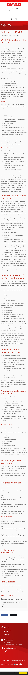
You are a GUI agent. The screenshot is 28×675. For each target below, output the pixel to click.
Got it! (23, 673)
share (5, 615)
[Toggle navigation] (11, 19)
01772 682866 (15, 8)
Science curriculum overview (11, 602)
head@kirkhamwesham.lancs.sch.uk (14, 10)
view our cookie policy (8, 673)
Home (2, 26)
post (14, 615)
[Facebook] (14, 16)
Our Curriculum (9, 26)
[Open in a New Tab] (3, 606)
